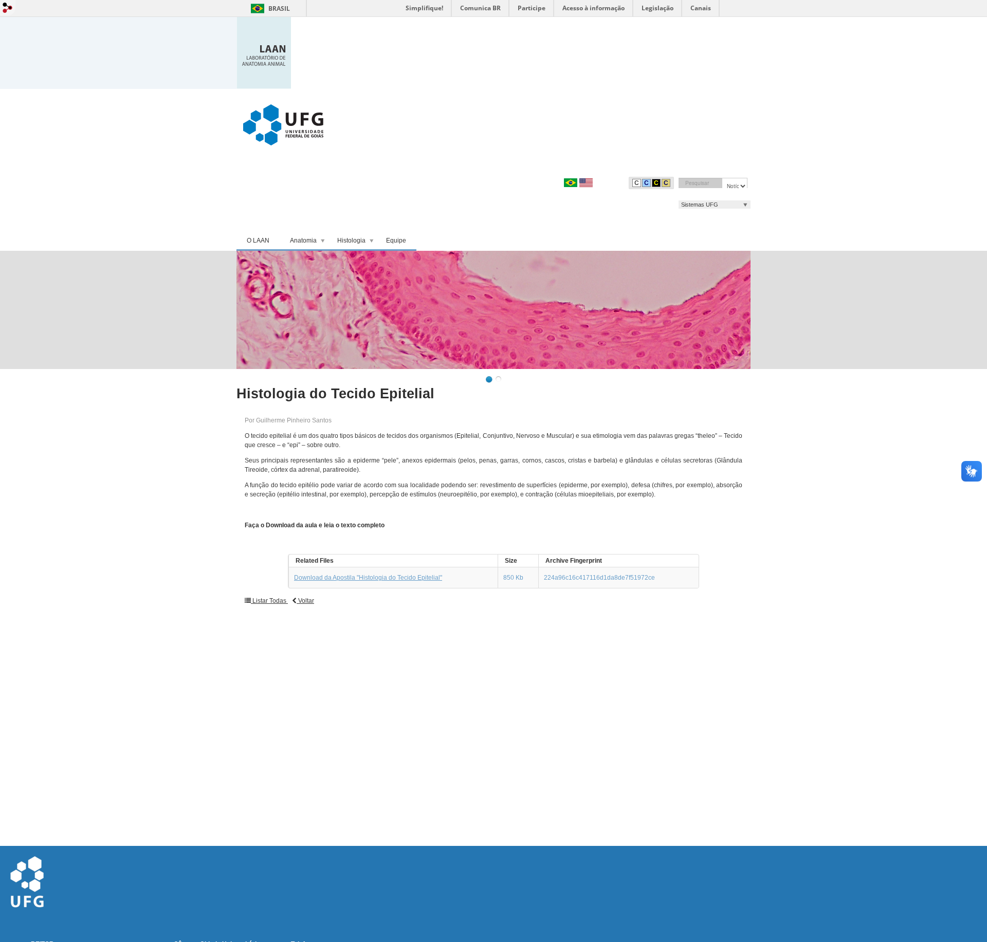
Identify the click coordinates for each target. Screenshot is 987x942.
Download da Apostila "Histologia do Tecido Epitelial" (368, 577)
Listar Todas (269, 600)
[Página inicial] (263, 52)
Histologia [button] (351, 240)
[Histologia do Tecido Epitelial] (493, 310)
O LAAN (258, 240)
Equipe (396, 240)
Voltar (305, 600)
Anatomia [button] (303, 240)
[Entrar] (7, 7)
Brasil (279, 8)
